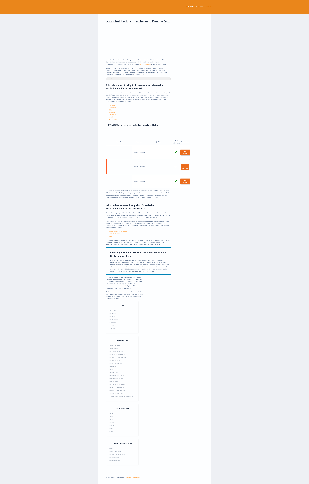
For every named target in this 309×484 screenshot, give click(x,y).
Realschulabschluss (194, 7)
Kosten (111, 369)
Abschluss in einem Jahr (115, 345)
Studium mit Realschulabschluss (117, 390)
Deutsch (111, 419)
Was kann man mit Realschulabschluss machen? (121, 396)
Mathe (110, 428)
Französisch (112, 425)
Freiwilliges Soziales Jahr (115, 363)
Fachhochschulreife (114, 233)
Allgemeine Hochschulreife (116, 451)
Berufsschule (112, 316)
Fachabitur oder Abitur (114, 360)
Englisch (111, 422)
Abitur (110, 236)
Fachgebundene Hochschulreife (118, 231)
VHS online (112, 105)
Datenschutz (136, 477)
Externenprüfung (113, 319)
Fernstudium (112, 114)
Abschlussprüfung (113, 348)
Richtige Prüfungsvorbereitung (116, 387)
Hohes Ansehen (113, 366)
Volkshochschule (113, 328)
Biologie (111, 413)
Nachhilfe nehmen (113, 372)
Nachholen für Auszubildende (116, 375)
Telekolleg (112, 112)
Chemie (111, 416)
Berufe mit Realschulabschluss (116, 351)
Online (208, 7)
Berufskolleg (112, 313)
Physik (111, 431)
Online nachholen (113, 381)
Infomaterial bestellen (185, 152)
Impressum (129, 477)
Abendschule (112, 107)
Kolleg (110, 110)
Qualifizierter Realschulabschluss (117, 384)
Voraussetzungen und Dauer (116, 393)
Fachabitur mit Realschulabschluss (117, 357)
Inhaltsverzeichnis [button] (114, 78)
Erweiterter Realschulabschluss (116, 354)
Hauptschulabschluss (114, 460)
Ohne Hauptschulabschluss (116, 378)
